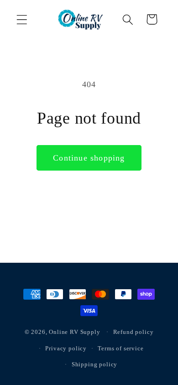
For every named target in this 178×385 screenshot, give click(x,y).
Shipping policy (95, 364)
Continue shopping (89, 157)
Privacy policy (66, 348)
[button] (22, 19)
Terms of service (120, 348)
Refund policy (133, 331)
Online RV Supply (74, 331)
